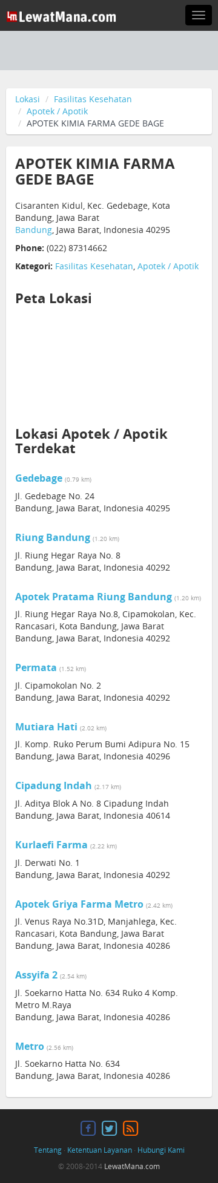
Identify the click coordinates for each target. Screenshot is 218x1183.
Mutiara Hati (46, 726)
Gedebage (38, 478)
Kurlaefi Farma (51, 844)
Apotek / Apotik (57, 111)
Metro (29, 1046)
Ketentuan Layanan (99, 1150)
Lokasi (27, 99)
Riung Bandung (52, 537)
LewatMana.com (132, 1166)
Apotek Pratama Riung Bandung (93, 596)
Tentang (48, 1150)
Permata (36, 667)
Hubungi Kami (161, 1150)
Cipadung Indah (53, 785)
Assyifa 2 (36, 974)
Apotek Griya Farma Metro (79, 904)
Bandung (33, 229)
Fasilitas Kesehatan (93, 99)
